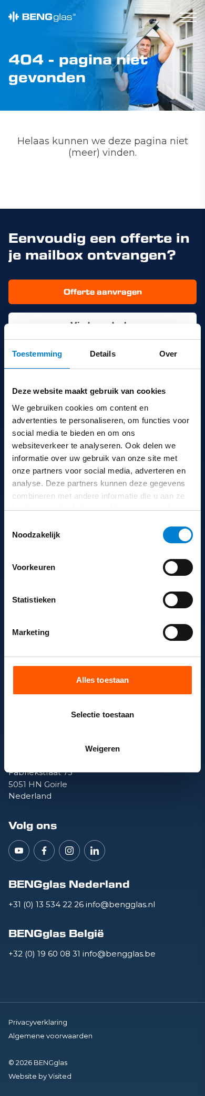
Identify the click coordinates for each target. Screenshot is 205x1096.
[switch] (178, 567)
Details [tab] (103, 353)
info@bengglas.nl (120, 904)
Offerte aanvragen (103, 292)
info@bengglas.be (119, 954)
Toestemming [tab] (37, 353)
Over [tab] (168, 353)
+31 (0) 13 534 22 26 (47, 904)
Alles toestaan (102, 679)
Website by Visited (39, 1076)
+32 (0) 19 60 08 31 (45, 954)
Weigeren (102, 748)
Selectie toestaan (103, 714)
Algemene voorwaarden (50, 1035)
